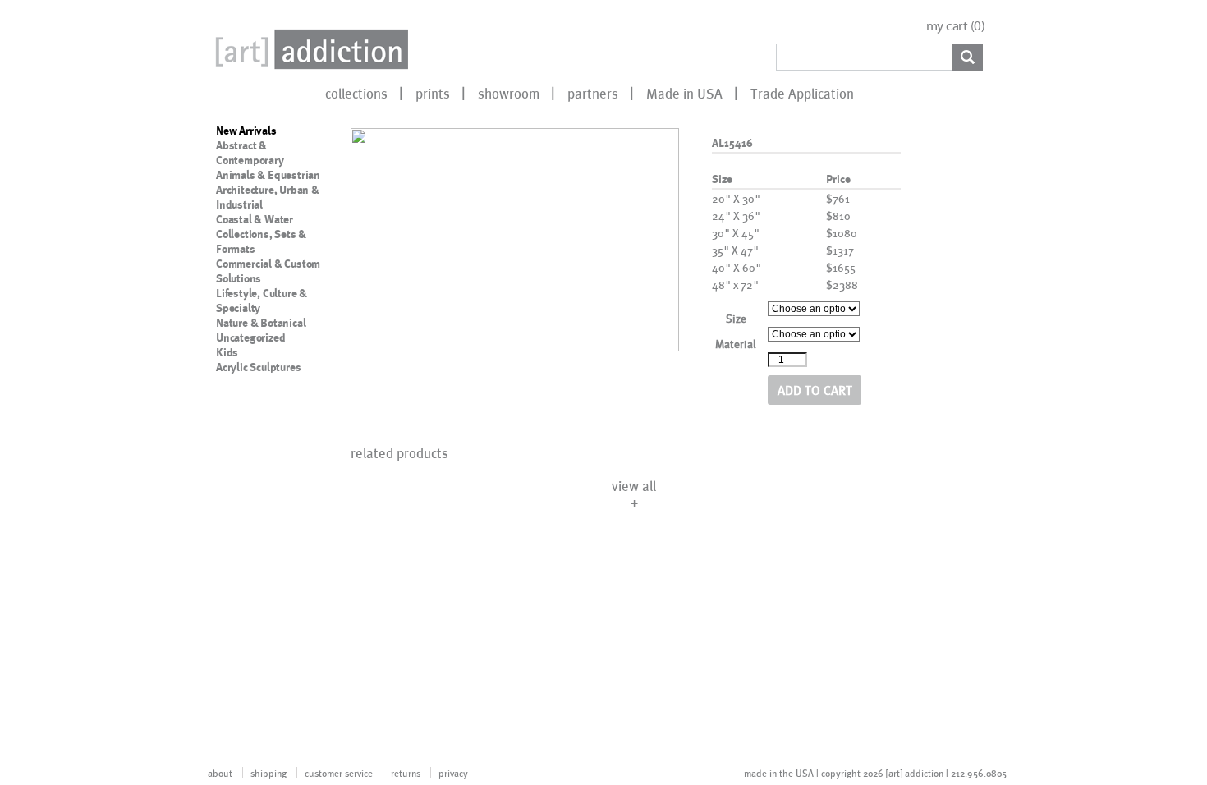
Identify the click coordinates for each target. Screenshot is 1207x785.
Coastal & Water (254, 219)
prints (432, 93)
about (220, 772)
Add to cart (815, 389)
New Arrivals (246, 130)
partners (592, 93)
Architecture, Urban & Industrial (267, 197)
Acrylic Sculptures (258, 367)
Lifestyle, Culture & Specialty (261, 300)
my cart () (955, 26)
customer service (339, 772)
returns (405, 772)
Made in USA (684, 93)
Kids (227, 352)
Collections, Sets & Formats (261, 241)
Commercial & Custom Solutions (268, 271)
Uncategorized (250, 337)
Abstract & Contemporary (250, 153)
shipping (268, 772)
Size (736, 318)
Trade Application (802, 93)
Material (735, 344)
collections (356, 93)
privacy (453, 772)
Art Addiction (308, 49)
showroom (508, 93)
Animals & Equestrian (268, 174)
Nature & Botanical (260, 322)
